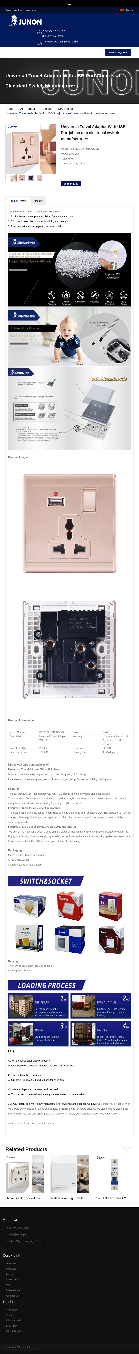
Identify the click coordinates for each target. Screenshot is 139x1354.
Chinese (129, 10)
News (9, 1274)
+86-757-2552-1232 (52, 36)
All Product (27, 108)
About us (11, 1263)
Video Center (13, 1290)
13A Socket (65, 108)
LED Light (11, 1325)
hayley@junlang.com (54, 30)
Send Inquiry (118, 52)
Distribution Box (15, 1320)
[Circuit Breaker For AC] (114, 1174)
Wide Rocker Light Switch (68, 1198)
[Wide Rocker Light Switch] (70, 1174)
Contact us (12, 1295)
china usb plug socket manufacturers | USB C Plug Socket (25, 1198)
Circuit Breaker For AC (110, 1198)
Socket (46, 108)
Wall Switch (12, 1309)
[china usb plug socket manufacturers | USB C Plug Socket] (25, 1174)
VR (8, 1284)
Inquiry (39, 200)
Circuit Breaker (14, 1331)
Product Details (17, 200)
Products (11, 1268)
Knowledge (12, 1279)
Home (9, 108)
